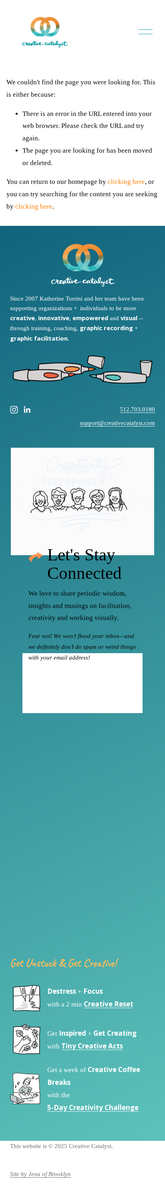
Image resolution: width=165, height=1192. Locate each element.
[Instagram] (14, 410)
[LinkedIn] (27, 410)
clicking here (126, 181)
